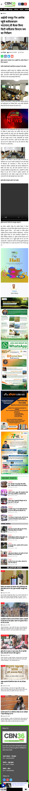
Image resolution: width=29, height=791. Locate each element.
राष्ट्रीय (21, 9)
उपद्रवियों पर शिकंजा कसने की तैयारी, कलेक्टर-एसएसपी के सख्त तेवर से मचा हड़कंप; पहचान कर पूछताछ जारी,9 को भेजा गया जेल (14, 620)
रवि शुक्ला (14, 291)
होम (1, 9)
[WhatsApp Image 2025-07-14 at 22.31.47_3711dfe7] (14, 349)
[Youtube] (25, 4)
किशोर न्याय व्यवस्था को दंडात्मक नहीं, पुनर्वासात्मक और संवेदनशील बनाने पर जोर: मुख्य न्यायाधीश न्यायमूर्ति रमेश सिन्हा (14, 588)
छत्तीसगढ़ (16, 9)
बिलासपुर (10, 9)
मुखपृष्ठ (5, 9)
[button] (2, 56)
